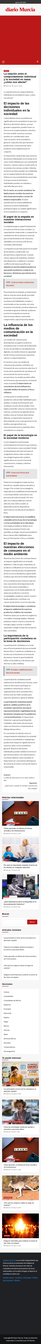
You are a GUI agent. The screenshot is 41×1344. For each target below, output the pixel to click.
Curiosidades (8, 996)
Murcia (6, 1026)
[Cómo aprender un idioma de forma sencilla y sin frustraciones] (20, 813)
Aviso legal (27, 1277)
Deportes (7, 1005)
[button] (4, 61)
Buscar (5, 914)
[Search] (37, 62)
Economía (7, 1009)
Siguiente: (21, 785)
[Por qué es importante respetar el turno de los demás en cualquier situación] (20, 850)
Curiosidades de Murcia (12, 1000)
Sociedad (7, 1043)
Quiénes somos (8, 1277)
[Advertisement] (20, 37)
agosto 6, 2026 (17, 1093)
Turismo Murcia (9, 1047)
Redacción (8, 86)
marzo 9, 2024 (18, 86)
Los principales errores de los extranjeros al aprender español (20, 939)
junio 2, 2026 (16, 1131)
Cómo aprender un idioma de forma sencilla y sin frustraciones (20, 957)
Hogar (6, 1022)
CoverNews (19, 1340)
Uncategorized (9, 1051)
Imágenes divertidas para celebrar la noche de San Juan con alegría (20, 976)
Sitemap (17, 1280)
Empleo (6, 1017)
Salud (6, 1034)
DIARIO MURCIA (9, 1260)
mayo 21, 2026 (17, 833)
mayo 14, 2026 (17, 1207)
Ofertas (7, 1030)
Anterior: (19, 777)
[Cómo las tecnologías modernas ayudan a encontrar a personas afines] (20, 1112)
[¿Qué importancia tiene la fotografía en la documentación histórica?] (20, 886)
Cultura (6, 71)
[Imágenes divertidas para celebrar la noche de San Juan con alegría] (20, 1226)
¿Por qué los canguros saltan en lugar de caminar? (18, 966)
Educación (7, 1013)
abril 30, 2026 (16, 907)
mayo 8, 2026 (16, 870)
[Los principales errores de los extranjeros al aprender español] (20, 1074)
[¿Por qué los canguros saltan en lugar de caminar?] (20, 1188)
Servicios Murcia (8, 823)
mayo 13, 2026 (17, 1245)
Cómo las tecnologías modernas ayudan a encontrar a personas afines (19, 948)
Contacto (18, 1277)
